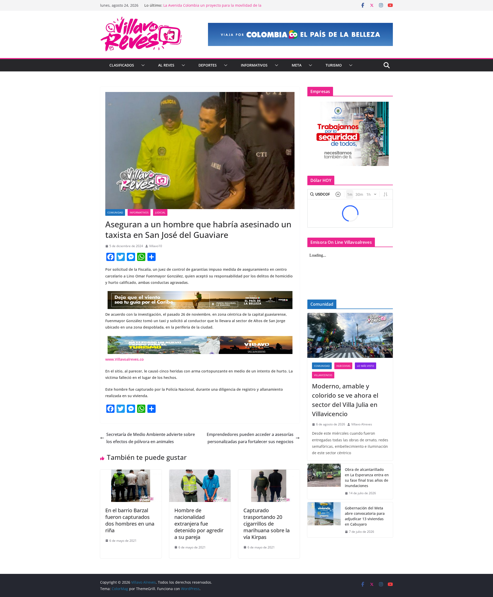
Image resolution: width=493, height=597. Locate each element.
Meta (296, 65)
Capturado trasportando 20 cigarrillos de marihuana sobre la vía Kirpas (266, 523)
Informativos (254, 65)
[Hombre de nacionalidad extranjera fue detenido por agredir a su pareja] (200, 473)
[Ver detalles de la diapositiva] (300, 34)
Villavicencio (323, 375)
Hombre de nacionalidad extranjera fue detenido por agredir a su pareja (198, 523)
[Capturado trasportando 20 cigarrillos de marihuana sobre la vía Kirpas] (269, 473)
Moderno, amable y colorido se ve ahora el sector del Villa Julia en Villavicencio (345, 400)
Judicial (160, 212)
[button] (142, 65)
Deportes (207, 65)
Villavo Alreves (361, 424)
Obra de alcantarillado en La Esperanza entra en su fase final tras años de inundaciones (367, 477)
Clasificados (121, 65)
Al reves (166, 65)
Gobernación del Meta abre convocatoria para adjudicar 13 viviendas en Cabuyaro (365, 516)
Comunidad (115, 212)
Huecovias (343, 366)
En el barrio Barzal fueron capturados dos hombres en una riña (129, 520)
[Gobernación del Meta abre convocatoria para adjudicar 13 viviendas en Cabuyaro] (324, 520)
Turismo (334, 65)
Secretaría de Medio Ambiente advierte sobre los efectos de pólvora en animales (150, 438)
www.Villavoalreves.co (124, 359)
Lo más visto (365, 366)
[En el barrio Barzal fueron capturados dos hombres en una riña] (131, 473)
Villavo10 (155, 246)
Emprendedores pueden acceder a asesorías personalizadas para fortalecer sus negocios (250, 438)
